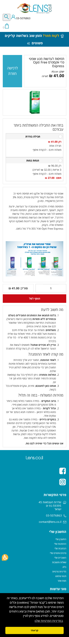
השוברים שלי (60, 557)
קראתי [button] (34, 630)
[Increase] (39, 288)
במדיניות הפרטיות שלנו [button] (49, 620)
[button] (5, 557)
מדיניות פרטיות (59, 571)
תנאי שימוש (60, 576)
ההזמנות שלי (60, 543)
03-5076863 (22, 18)
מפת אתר (62, 580)
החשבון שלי (60, 539)
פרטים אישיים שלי (58, 553)
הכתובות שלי (60, 548)
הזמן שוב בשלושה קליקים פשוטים (32, 39)
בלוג (64, 567)
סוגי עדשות (58, 589)
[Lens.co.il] (34, 8)
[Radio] (60, 136)
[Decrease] (62, 288)
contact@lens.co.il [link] (50, 522)
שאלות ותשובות (59, 562)
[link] (55, 71)
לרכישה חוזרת (12, 71)
